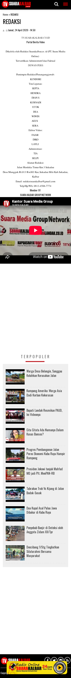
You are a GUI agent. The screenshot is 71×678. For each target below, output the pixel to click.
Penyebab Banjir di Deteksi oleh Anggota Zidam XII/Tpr (45, 529)
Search (56, 2)
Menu (64, 2)
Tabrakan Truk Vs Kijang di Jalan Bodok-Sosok (45, 490)
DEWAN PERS (35, 65)
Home (5, 14)
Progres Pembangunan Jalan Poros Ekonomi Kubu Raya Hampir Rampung (46, 453)
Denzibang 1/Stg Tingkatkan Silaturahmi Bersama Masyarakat (43, 551)
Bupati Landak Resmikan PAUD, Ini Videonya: (44, 412)
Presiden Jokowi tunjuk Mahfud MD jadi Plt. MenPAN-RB (45, 471)
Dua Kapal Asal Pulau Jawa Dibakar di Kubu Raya (42, 510)
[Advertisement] (35, 313)
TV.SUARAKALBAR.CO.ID (35, 37)
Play (60, 667)
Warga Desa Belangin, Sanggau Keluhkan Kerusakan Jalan (44, 373)
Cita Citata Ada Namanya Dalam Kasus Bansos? (45, 432)
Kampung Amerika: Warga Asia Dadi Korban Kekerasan (44, 392)
